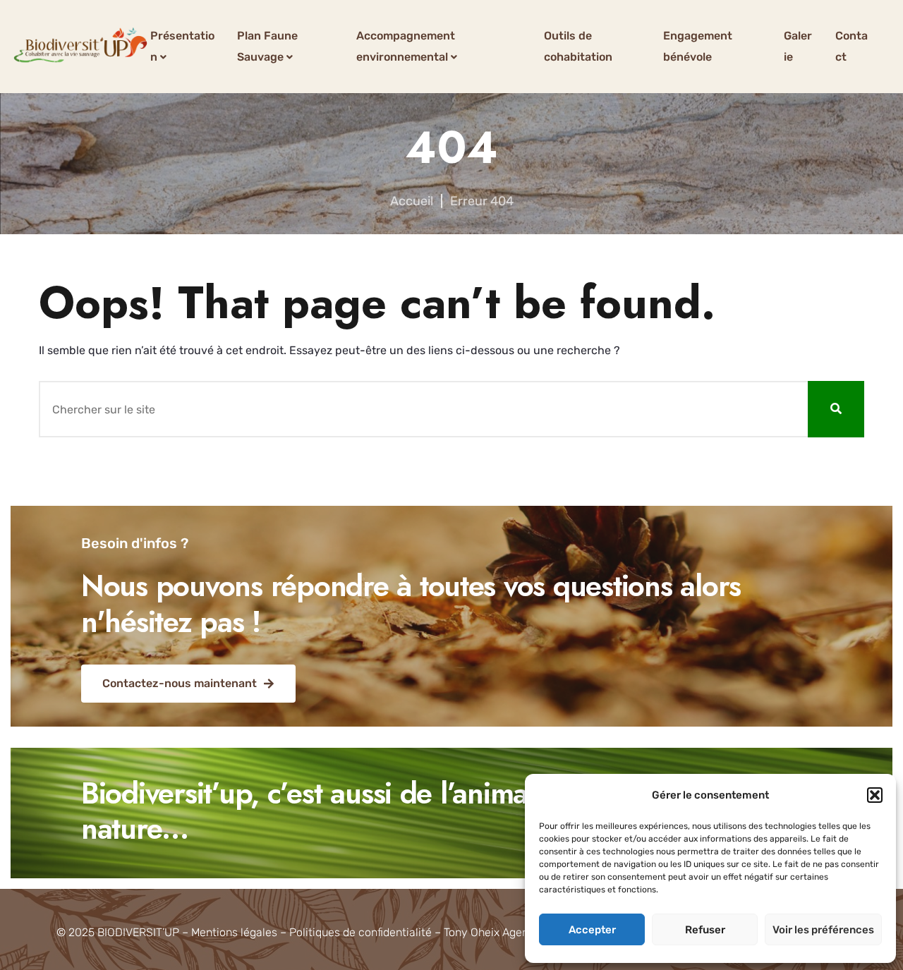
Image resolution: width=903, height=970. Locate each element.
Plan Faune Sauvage (267, 46)
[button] (875, 795)
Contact (851, 46)
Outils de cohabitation (578, 46)
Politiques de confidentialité (360, 932)
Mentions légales (234, 932)
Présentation (182, 46)
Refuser (705, 929)
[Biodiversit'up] (80, 46)
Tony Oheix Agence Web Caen (519, 932)
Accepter (592, 929)
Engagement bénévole (697, 46)
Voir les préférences (823, 929)
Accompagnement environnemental (405, 46)
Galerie (798, 46)
